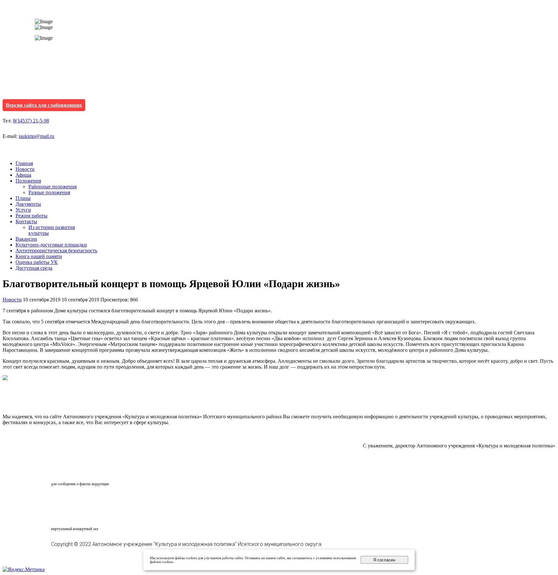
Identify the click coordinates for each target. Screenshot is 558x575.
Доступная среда (34, 268)
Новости (25, 169)
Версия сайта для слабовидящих (44, 105)
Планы (23, 198)
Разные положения (49, 192)
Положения (28, 180)
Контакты (26, 221)
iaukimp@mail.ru (36, 136)
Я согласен (384, 560)
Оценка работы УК (37, 262)
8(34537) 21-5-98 (31, 120)
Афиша (23, 175)
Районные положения (52, 186)
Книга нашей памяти (39, 256)
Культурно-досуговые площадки (51, 244)
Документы (28, 204)
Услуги (23, 210)
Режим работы (31, 215)
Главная (24, 163)
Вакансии (26, 239)
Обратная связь (79, 471)
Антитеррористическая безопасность (56, 250)
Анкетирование (81, 499)
